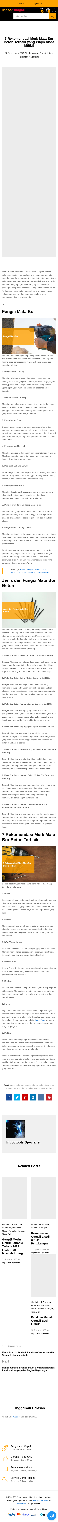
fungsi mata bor (16, 1085)
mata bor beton (20, 1088)
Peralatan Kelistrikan (29, 57)
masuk (16, 1417)
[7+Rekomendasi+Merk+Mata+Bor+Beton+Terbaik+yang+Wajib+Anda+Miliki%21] (17, 1097)
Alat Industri (7, 1224)
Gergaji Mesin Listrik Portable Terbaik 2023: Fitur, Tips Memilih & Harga (13, 1246)
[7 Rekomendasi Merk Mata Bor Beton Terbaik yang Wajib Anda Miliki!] (9, 1097)
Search (52, 16)
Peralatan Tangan (16, 1231)
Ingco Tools (40, 1020)
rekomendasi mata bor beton (41, 1088)
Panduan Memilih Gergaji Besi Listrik (42, 1321)
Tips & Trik (6, 1234)
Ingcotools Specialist (39, 53)
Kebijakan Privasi (40, 1500)
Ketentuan (21, 1503)
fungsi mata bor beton (34, 1085)
